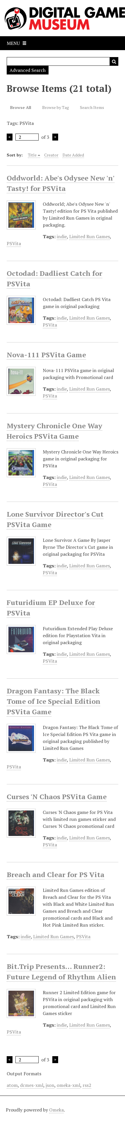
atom (12, 1085)
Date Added (73, 155)
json (50, 1085)
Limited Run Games (89, 236)
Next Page (55, 137)
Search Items (92, 107)
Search (114, 61)
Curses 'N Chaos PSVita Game (57, 796)
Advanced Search (28, 70)
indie (62, 236)
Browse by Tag (55, 107)
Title (32, 155)
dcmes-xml (31, 1085)
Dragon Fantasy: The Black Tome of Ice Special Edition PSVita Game (53, 701)
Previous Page (9, 137)
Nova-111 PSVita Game (46, 354)
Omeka (56, 1110)
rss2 (87, 1085)
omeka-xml (68, 1085)
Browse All (20, 107)
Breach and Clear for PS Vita (55, 874)
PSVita (14, 243)
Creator (51, 155)
